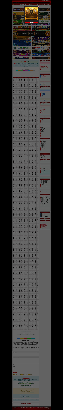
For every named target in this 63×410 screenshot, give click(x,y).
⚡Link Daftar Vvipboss (31, 22)
